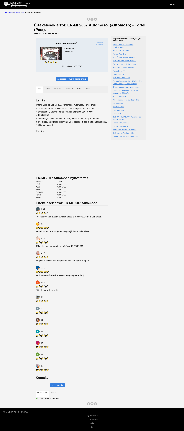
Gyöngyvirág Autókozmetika (123, 133)
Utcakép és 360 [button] (42, 393)
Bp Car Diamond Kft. (121, 126)
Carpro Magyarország (121, 123)
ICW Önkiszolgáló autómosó (123, 57)
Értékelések (9, 12)
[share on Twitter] (92, 20)
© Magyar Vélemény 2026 (15, 412)
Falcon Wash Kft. (119, 54)
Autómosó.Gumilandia (121, 78)
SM (92, 427)
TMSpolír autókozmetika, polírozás (126, 87)
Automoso (17, 12)
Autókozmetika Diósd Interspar (124, 61)
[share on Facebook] (88, 20)
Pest (23, 12)
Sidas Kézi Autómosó (121, 51)
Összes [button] (53, 393)
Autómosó (117, 114)
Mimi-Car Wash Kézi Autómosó (124, 130)
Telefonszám (57, 385)
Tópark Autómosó (119, 97)
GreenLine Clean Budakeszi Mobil (126, 136)
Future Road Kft (119, 71)
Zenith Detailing (119, 103)
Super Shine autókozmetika (123, 68)
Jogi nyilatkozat (92, 416)
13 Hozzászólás (99, 44)
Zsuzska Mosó (118, 107)
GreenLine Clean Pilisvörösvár (124, 64)
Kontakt (173, 4)
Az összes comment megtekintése (72, 79)
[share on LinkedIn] (95, 20)
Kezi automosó (118, 110)
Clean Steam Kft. (119, 74)
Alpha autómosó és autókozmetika (126, 100)
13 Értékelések (99, 42)
